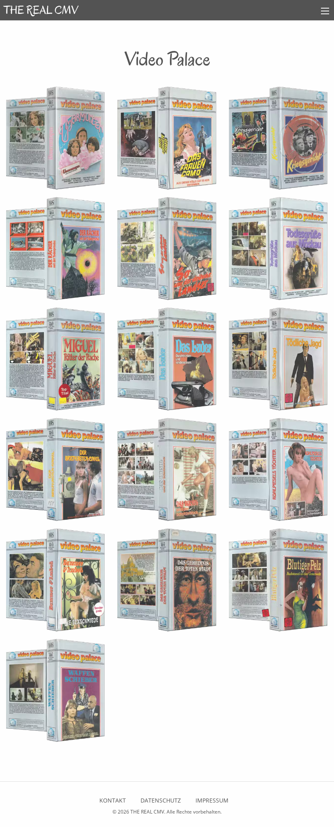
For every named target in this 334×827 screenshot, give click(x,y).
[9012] (278, 472)
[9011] (166, 472)
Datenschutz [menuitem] (161, 800)
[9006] (278, 251)
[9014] (166, 582)
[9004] (55, 251)
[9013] (55, 582)
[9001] (55, 140)
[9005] (166, 251)
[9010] (55, 472)
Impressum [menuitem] (212, 800)
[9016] (55, 692)
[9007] (55, 361)
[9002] (166, 140)
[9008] (166, 361)
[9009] (278, 361)
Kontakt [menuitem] (112, 800)
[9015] (278, 582)
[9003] (278, 140)
